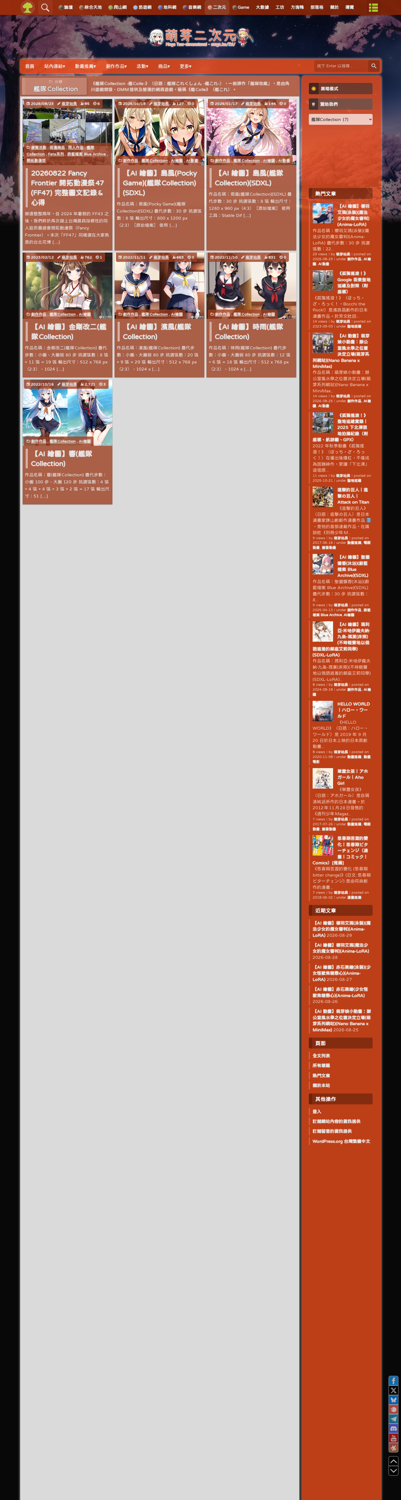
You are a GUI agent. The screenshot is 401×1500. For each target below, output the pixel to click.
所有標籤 (321, 1065)
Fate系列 (56, 154)
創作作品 (130, 160)
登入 (317, 1111)
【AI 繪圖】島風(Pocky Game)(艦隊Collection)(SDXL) (160, 182)
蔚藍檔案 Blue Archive (86, 154)
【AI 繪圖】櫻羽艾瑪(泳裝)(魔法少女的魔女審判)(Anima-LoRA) (342, 929)
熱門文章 (321, 1075)
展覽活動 (38, 147)
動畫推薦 (354, 542)
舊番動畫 (329, 547)
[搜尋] (374, 66)
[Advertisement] (341, 156)
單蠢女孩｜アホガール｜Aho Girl (352, 777)
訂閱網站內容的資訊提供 (337, 1121)
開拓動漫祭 (36, 160)
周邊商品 (57, 147)
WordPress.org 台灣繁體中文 (341, 1141)
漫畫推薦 (354, 897)
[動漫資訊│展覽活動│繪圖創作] (200, 44)
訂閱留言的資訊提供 (332, 1131)
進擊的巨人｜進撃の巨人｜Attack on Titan (353, 495)
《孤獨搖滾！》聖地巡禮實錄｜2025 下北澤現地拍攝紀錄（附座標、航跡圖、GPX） (340, 427)
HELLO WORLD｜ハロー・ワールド (353, 710)
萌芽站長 (69, 103)
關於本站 (321, 1085)
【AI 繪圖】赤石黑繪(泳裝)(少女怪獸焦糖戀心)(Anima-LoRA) (342, 973)
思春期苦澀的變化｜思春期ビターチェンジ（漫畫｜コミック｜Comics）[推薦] (340, 850)
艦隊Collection (155, 160)
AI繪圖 (177, 160)
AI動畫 (192, 160)
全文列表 (321, 1055)
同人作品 (75, 147)
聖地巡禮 (354, 326)
